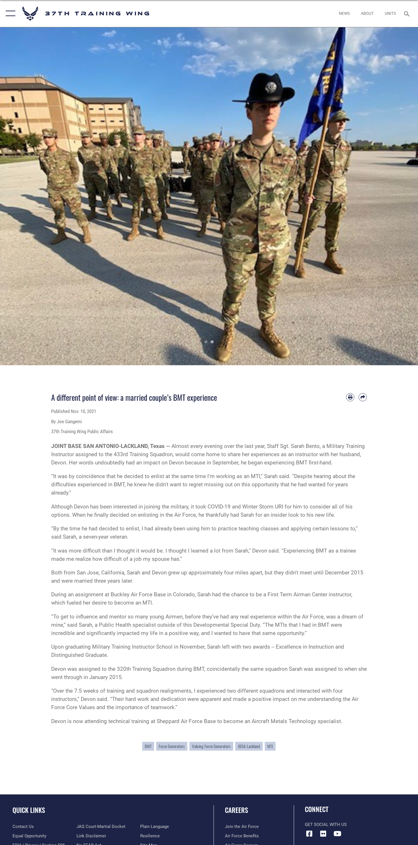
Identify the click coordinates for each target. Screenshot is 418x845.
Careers (236, 810)
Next (397, 196)
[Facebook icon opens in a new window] (309, 833)
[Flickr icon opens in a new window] (323, 833)
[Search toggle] (408, 13)
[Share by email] (363, 397)
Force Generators (172, 746)
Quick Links (29, 810)
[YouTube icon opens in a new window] (337, 833)
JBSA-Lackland (249, 746)
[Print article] (350, 397)
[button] (9, 13)
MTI (270, 746)
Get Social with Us (326, 824)
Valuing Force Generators (211, 746)
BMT (148, 746)
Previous (21, 196)
